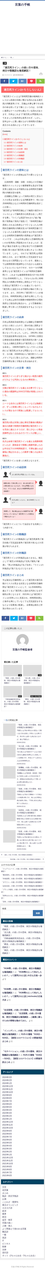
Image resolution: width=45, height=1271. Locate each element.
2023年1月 (7, 1119)
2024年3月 (7, 1077)
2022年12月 (7, 1122)
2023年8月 (7, 1098)
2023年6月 (7, 1104)
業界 (4, 1214)
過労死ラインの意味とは (15, 142)
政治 (4, 1217)
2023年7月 (7, 1101)
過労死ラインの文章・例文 (16, 149)
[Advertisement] (22, 31)
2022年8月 (7, 1134)
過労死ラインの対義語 (14, 158)
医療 (4, 1247)
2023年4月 (7, 1110)
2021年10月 (7, 1163)
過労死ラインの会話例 (14, 152)
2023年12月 (7, 1086)
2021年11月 (7, 1161)
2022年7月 (7, 1137)
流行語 (5, 1253)
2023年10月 (7, 1092)
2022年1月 (7, 1155)
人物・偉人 (7, 1226)
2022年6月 (7, 1140)
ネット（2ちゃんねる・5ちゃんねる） (19, 1255)
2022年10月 (7, 1128)
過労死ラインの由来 (13, 146)
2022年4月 (7, 1146)
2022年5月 (7, 1143)
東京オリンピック (10, 1205)
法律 (4, 1250)
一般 (5, 63)
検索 (4, 909)
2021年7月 (7, 1172)
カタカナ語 (7, 1208)
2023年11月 (7, 1089)
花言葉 (5, 1190)
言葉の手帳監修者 (22, 649)
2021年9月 (7, 1166)
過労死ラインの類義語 (14, 155)
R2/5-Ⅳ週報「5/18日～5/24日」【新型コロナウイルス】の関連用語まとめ (22, 1037)
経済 (4, 1211)
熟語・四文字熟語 (10, 1196)
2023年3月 (7, 1113)
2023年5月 (7, 1107)
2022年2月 (7, 1152)
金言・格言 (7, 1220)
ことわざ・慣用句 (10, 1202)
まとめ (5, 1193)
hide (5, 134)
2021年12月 (7, 1158)
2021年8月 (7, 1169)
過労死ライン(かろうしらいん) (16, 139)
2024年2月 (7, 1080)
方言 (4, 1187)
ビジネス (6, 1244)
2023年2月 (7, 1116)
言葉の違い (7, 1223)
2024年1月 (7, 1083)
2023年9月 (7, 1095)
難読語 (5, 1232)
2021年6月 (7, 1175)
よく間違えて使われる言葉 (14, 1229)
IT (3, 1241)
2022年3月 (7, 1149)
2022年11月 (7, 1125)
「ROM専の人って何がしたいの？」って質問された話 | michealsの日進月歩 (22, 996)
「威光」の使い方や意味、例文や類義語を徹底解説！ (18, 854)
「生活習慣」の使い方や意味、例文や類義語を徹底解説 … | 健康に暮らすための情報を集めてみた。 (22, 1017)
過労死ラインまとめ (13, 162)
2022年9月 (7, 1131)
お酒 (4, 1199)
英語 (4, 1238)
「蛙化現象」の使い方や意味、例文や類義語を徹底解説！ (25, 859)
